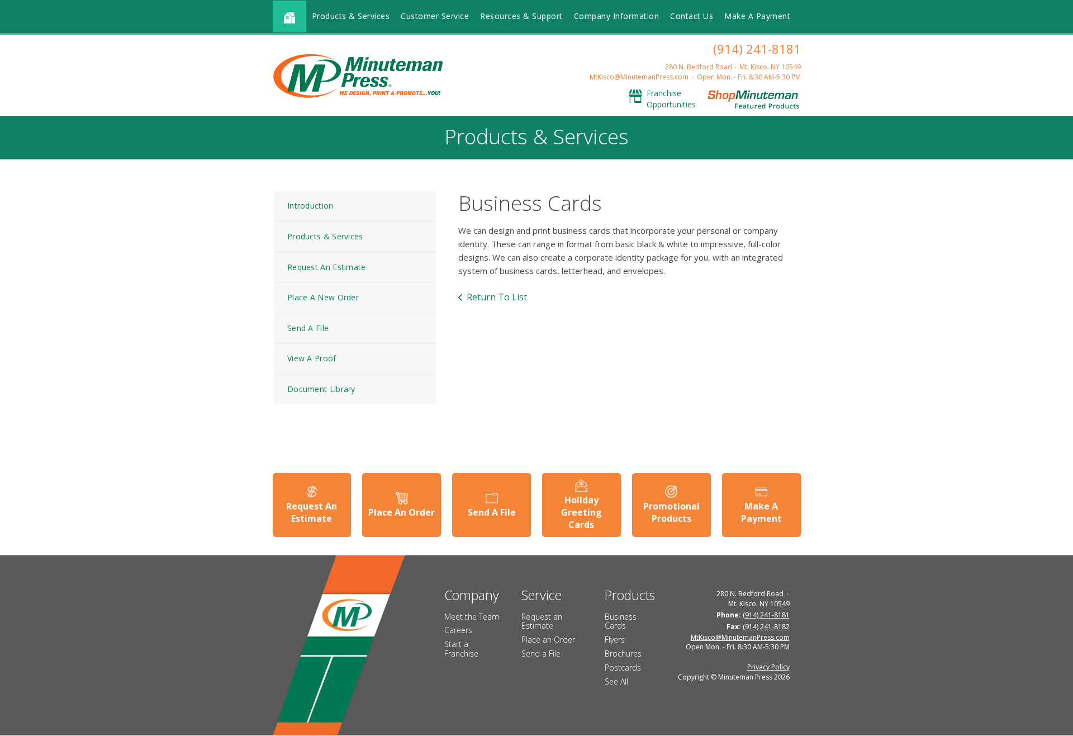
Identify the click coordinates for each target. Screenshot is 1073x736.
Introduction (310, 205)
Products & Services (351, 16)
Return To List (497, 297)
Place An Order (401, 512)
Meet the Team (471, 616)
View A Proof (311, 358)
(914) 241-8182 (766, 626)
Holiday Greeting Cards (581, 512)
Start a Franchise (461, 649)
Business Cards (621, 621)
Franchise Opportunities (671, 99)
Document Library (321, 389)
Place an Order (548, 639)
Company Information (616, 16)
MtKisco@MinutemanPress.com (639, 77)
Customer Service (435, 16)
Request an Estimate (541, 621)
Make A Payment (757, 16)
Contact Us (691, 16)
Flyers (615, 639)
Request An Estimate (326, 267)
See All (616, 681)
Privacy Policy (768, 667)
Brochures (623, 653)
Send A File (308, 328)
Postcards (623, 667)
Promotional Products (671, 512)
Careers (458, 630)
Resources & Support (521, 16)
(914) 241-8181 (757, 48)
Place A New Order (323, 297)
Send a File (541, 653)
